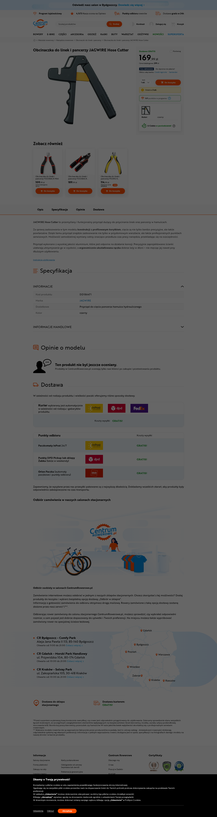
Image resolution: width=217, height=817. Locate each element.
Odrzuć (50, 811)
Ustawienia (38, 811)
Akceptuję (67, 810)
